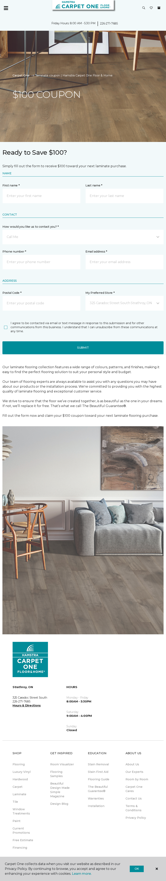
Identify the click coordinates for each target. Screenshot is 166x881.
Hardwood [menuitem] (20, 779)
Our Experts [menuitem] (134, 772)
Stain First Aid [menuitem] (98, 772)
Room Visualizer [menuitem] (62, 764)
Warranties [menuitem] (96, 798)
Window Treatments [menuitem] (21, 811)
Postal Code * (11, 292)
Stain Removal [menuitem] (98, 764)
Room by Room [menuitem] (137, 779)
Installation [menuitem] (96, 806)
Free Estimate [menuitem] (23, 840)
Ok (137, 868)
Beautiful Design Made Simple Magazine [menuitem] (60, 790)
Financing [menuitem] (20, 847)
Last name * (93, 185)
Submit (83, 347)
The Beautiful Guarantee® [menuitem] (98, 789)
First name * (11, 185)
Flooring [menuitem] (19, 764)
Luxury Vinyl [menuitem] (22, 772)
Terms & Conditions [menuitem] (134, 808)
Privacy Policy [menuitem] (136, 818)
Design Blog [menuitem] (59, 804)
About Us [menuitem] (132, 764)
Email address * (96, 251)
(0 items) (158, 7)
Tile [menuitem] (15, 802)
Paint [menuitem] (16, 821)
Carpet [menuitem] (17, 787)
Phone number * (14, 251)
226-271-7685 (109, 23)
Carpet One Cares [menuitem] (134, 789)
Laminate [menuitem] (19, 794)
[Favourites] (151, 8)
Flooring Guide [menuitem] (98, 779)
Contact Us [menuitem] (134, 798)
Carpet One (21, 75)
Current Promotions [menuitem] (21, 830)
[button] (144, 8)
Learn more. (82, 874)
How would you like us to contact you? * (30, 226)
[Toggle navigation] (6, 8)
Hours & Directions (27, 705)
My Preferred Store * (99, 292)
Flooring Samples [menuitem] (56, 774)
